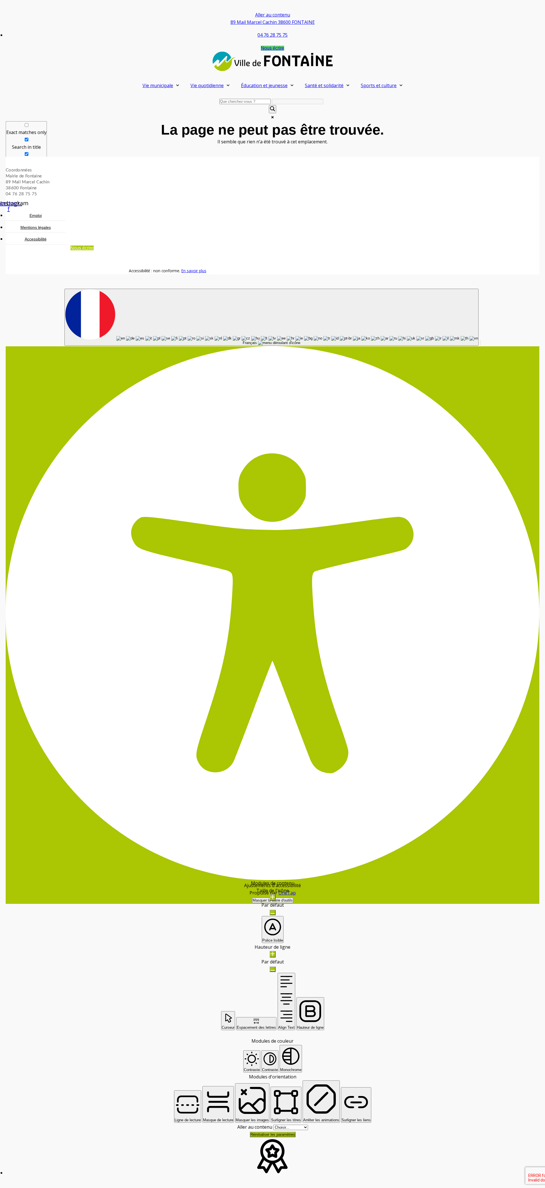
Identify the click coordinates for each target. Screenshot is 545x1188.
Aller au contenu (272, 15)
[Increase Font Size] (273, 897)
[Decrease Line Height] (273, 969)
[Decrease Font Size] (273, 912)
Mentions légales (35, 227)
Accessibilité (36, 239)
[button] (480, 342)
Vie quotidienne (207, 85)
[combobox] (271, 317)
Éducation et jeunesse (264, 85)
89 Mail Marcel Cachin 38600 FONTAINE (272, 22)
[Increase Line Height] (273, 954)
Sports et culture (379, 85)
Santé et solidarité (324, 85)
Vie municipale (157, 85)
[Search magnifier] (272, 109)
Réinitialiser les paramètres (272, 1134)
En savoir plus (193, 270)
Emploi (36, 215)
